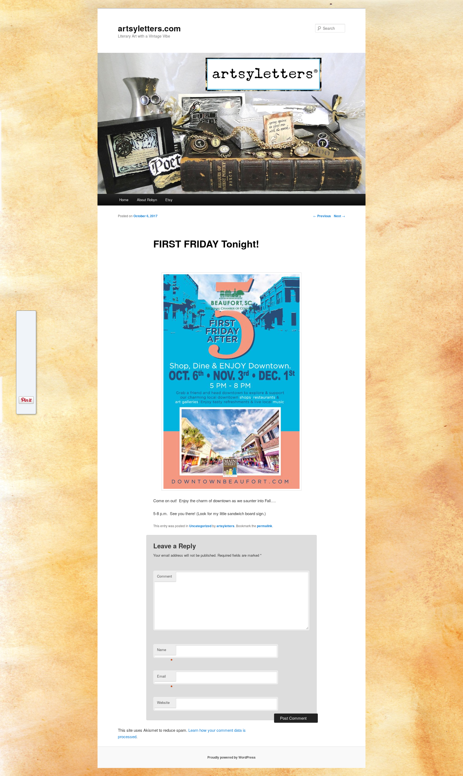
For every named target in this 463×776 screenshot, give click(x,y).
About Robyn (147, 199)
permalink (264, 525)
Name (165, 651)
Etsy (169, 199)
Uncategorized (200, 525)
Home (123, 199)
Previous (322, 215)
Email (165, 677)
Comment (164, 576)
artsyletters (225, 525)
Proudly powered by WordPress (231, 757)
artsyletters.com (149, 28)
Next (339, 215)
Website (163, 702)
